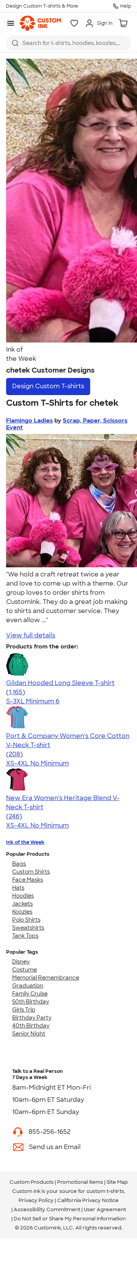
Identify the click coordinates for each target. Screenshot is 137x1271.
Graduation (27, 985)
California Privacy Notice (88, 1200)
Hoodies (23, 895)
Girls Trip (23, 1009)
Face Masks (27, 879)
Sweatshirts (28, 927)
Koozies (22, 911)
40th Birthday (30, 1025)
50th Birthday (30, 1001)
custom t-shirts (105, 1191)
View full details (30, 635)
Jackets (22, 903)
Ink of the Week (25, 842)
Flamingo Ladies (29, 420)
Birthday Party (31, 1017)
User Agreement (105, 1209)
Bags (19, 863)
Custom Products (32, 1182)
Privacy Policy (36, 1200)
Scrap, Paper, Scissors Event (66, 424)
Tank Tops (25, 935)
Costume (24, 969)
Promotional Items (80, 1182)
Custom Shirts (31, 871)
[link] (40, 23)
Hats (18, 887)
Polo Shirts (26, 919)
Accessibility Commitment (47, 1209)
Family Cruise (30, 993)
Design (48, 386)
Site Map (117, 1182)
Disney (21, 961)
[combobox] (68, 43)
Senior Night (28, 1033)
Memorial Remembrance (45, 977)
